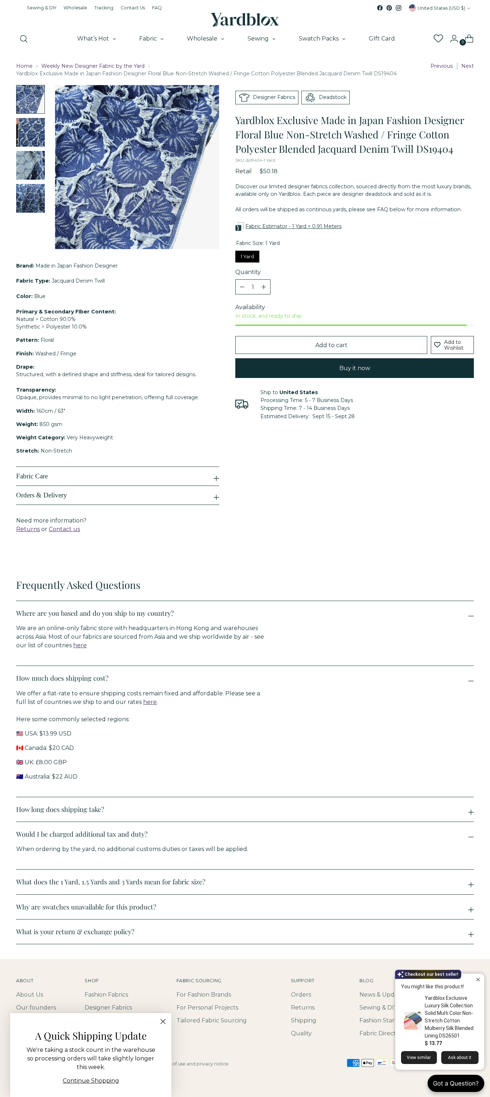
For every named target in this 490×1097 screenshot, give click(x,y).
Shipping (303, 1020)
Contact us (64, 529)
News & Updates (382, 994)
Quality (301, 1033)
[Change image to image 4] (30, 198)
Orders (301, 994)
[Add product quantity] (242, 287)
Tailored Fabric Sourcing (211, 1020)
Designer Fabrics (108, 1007)
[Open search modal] (24, 39)
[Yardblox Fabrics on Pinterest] (389, 8)
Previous (441, 66)
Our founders (36, 1007)
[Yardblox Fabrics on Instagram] (398, 8)
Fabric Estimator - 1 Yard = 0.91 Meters (293, 226)
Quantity (248, 272)
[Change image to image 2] (30, 132)
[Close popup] (478, 980)
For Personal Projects (207, 1007)
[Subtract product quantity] (263, 287)
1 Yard (247, 255)
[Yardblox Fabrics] (245, 20)
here (80, 645)
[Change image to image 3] (30, 165)
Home (24, 66)
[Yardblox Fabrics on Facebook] (380, 8)
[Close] (163, 1021)
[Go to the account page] (451, 39)
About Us (29, 994)
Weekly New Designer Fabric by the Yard (93, 66)
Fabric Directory (382, 1033)
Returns (28, 529)
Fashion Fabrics (106, 994)
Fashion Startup (382, 1020)
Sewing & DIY (378, 1007)
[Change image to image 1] (30, 99)
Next (467, 66)
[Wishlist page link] (438, 39)
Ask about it (459, 1057)
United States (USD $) (441, 8)
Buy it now (354, 368)
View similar (419, 1057)
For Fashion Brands (203, 994)
